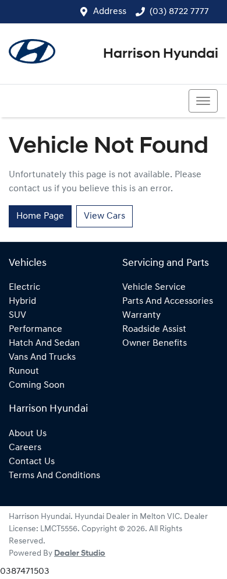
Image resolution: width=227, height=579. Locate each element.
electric (24, 287)
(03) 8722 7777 (179, 11)
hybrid (22, 301)
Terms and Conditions (54, 475)
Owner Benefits (154, 343)
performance (35, 329)
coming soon (37, 385)
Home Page (40, 216)
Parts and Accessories (167, 301)
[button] (203, 101)
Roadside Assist (154, 329)
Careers (25, 447)
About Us (28, 433)
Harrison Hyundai (160, 54)
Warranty (141, 315)
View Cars (104, 216)
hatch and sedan (44, 343)
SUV (17, 315)
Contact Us (32, 461)
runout (24, 371)
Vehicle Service (154, 287)
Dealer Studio (79, 553)
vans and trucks (42, 357)
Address (109, 11)
